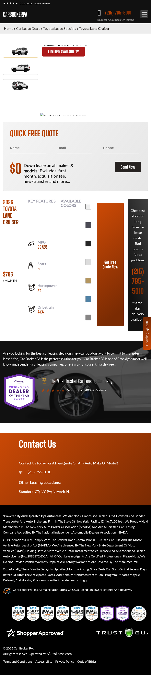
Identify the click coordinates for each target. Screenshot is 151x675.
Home (8, 28)
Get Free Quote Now (110, 264)
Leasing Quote (147, 333)
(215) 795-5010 (118, 13)
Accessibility (43, 661)
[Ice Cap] (88, 206)
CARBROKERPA (15, 14)
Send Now (128, 167)
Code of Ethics (87, 661)
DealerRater (49, 589)
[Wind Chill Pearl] (88, 262)
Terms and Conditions (17, 661)
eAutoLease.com (59, 653)
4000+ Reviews (42, 3)
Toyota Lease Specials (59, 28)
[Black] (88, 243)
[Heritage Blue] (88, 299)
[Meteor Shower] (88, 317)
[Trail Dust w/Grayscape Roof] (88, 280)
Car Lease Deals (28, 28)
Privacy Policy (64, 661)
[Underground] (88, 225)
